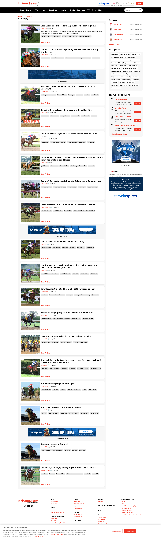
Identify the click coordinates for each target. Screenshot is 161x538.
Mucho (84, 389)
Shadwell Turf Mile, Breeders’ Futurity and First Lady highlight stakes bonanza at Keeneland (71, 361)
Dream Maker (94, 413)
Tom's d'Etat (90, 247)
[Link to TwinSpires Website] (104, 3)
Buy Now (138, 103)
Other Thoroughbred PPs (58, 523)
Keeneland (55, 342)
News (21, 10)
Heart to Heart (54, 368)
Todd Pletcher (72, 187)
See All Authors (114, 44)
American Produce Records (106, 505)
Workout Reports (79, 504)
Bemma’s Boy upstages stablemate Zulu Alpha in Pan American (71, 181)
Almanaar (72, 368)
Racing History (115, 79)
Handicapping (133, 65)
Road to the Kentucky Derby (61, 318)
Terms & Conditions (126, 508)
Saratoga (65, 247)
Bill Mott (72, 247)
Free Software (101, 517)
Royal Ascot (135, 79)
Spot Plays (114, 85)
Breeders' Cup (46, 36)
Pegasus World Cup (117, 77)
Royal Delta (80, 247)
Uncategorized (133, 85)
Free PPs (53, 520)
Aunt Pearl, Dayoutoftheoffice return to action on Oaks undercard (68, 87)
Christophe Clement (60, 187)
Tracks (72, 10)
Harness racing (115, 68)
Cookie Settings (116, 531)
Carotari (87, 95)
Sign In (139, 4)
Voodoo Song (84, 413)
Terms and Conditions (56, 534)
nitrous (70, 389)
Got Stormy (78, 58)
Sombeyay (29, 16)
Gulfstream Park (47, 187)
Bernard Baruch (73, 413)
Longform (137, 71)
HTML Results (78, 514)
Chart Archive (101, 522)
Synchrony (64, 413)
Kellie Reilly (44, 28)
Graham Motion (92, 187)
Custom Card (101, 519)
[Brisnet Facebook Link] (32, 506)
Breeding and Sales (117, 57)
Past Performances (57, 516)
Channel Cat (69, 58)
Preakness (135, 77)
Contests (114, 60)
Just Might (95, 95)
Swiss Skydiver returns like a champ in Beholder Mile (66, 110)
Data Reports (123, 60)
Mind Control (92, 389)
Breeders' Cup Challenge (69, 36)
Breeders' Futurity (88, 318)
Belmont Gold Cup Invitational (77, 142)
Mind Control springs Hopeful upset (58, 383)
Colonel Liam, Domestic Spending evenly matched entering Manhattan (69, 50)
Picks (43, 10)
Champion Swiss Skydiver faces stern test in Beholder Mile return (69, 134)
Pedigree (127, 74)
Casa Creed (95, 58)
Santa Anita (45, 116)
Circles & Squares (130, 57)
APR (88, 10)
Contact (123, 501)
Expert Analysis (78, 501)
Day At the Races (134, 60)
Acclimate (92, 166)
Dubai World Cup (116, 63)
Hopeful (63, 389)
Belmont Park (56, 36)
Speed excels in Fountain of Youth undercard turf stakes (68, 204)
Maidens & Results (116, 74)
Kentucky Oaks (127, 71)
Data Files (53, 10)
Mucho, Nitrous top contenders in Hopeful (61, 407)
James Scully (44, 315)
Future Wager (123, 65)
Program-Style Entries (57, 512)
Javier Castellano (79, 211)
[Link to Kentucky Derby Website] (123, 4)
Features (114, 65)
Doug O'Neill (45, 274)
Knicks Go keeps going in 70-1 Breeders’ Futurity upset (67, 312)
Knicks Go (87, 474)
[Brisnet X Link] (28, 506)
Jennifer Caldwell (45, 470)
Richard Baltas (64, 166)
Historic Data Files (102, 524)
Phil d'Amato (54, 116)
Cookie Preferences (127, 512)
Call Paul (61, 295)
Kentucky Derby (46, 318)
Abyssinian (93, 274)
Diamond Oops (61, 95)
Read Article (45, 43)
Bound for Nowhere (85, 36)
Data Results (78, 516)
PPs (36, 10)
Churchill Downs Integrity (128, 506)
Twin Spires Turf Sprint (48, 95)
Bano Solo (95, 474)
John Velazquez (46, 389)
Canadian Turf (90, 211)
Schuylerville (84, 274)
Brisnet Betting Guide (119, 134)
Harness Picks (78, 508)
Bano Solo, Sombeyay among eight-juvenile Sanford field (68, 467)
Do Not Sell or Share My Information (131, 515)
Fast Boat (79, 95)
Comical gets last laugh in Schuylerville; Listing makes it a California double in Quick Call (69, 266)
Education (137, 63)
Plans (94, 10)
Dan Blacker (82, 166)
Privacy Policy (38, 536)
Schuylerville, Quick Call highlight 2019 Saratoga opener (68, 289)
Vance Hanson (44, 54)
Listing (77, 295)
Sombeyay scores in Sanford (54, 444)
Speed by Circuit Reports (126, 82)
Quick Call (95, 295)
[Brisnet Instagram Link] (25, 506)
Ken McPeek (75, 116)
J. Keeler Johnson (45, 207)
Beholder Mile (85, 116)
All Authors (54, 504)
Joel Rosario (45, 166)
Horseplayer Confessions (130, 68)
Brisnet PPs (54, 518)
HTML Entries (55, 510)
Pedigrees (81, 10)
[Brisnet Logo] (28, 3)
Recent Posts (55, 501)
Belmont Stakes (125, 54)
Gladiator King (85, 295)
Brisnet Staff (44, 339)
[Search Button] (140, 10)
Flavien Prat (68, 211)
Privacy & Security (126, 510)
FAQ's (122, 504)
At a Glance (114, 54)
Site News (114, 82)
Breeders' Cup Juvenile (80, 342)
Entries (28, 10)
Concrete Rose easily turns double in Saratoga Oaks (66, 241)
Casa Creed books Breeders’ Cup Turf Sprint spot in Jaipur (68, 26)
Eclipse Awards (127, 63)
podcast (127, 77)
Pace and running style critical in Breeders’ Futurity (66, 336)
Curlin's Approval (96, 368)
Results (63, 10)
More (100, 10)
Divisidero (64, 368)
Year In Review (115, 88)
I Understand (130, 531)
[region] (80, 531)
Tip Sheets (77, 506)
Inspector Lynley (53, 413)
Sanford (74, 450)
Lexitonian (79, 474)
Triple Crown (123, 85)
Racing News (126, 79)
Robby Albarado (65, 116)
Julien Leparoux (46, 247)
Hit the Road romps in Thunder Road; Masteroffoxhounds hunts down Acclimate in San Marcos (72, 158)
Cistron (94, 116)
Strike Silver (70, 474)
